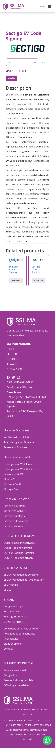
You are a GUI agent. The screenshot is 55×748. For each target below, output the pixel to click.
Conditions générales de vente (21, 628)
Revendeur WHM (13, 474)
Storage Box (11, 489)
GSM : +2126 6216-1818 (20, 382)
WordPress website (15, 511)
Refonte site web (13, 526)
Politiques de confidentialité (19, 633)
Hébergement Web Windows (20, 469)
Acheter (16, 280)
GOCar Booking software (18, 547)
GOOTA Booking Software (19, 558)
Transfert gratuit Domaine (19, 442)
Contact (8, 648)
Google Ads (10, 675)
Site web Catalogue (15, 516)
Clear (43, 62)
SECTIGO (12, 354)
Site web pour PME (14, 506)
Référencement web (15, 670)
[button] (43, 6)
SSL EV (7, 589)
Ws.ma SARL (29, 709)
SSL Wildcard (11, 584)
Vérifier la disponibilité (16, 437)
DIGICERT (12, 349)
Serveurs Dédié (12, 484)
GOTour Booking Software (19, 553)
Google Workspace (14, 606)
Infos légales (11, 638)
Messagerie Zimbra (15, 616)
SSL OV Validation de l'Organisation (24, 579)
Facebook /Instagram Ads (18, 680)
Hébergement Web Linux (18, 464)
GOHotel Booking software (19, 542)
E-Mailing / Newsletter (16, 685)
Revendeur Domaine (15, 447)
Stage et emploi (13, 643)
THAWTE (12, 364)
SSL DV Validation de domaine (21, 574)
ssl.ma (8, 709)
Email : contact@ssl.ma (19, 387)
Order (11, 78)
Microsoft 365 (12, 611)
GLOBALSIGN (14, 369)
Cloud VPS (9, 479)
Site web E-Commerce (16, 521)
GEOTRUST (13, 359)
